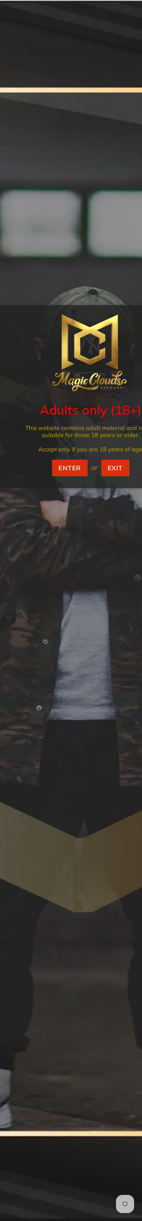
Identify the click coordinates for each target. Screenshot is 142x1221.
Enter (69, 468)
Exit (115, 468)
